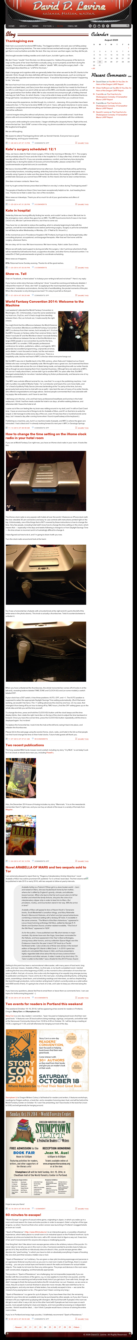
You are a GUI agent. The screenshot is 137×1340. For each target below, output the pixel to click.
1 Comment (40, 1209)
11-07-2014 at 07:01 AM (19, 739)
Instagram (103, 26)
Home (12, 26)
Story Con (10, 1016)
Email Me (73, 26)
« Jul (93, 68)
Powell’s (49, 752)
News (35, 26)
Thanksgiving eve (19, 41)
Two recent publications (25, 745)
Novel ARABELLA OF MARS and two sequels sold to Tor (46, 869)
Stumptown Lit (11, 1097)
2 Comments (41, 268)
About (22, 26)
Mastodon (94, 26)
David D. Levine (102, 112)
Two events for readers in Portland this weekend (44, 1004)
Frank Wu (100, 94)
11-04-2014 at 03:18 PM (19, 861)
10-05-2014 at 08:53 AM (19, 1319)
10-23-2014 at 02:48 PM (19, 998)
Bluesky (99, 26)
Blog (60, 26)
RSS (90, 26)
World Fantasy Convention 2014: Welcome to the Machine (45, 303)
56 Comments (41, 739)
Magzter (9, 809)
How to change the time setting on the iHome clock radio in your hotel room (46, 436)
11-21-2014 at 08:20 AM (19, 295)
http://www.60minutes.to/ (36, 1232)
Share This (83, 143)
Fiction (46, 26)
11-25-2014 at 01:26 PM (19, 204)
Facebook (108, 26)
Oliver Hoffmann (103, 88)
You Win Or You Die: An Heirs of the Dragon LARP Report (112, 83)
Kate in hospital (18, 210)
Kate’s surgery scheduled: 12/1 (31, 149)
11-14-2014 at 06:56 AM (19, 428)
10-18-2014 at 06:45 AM (19, 1209)
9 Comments (41, 204)
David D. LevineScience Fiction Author (69, 8)
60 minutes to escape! (23, 1215)
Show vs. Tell (16, 274)
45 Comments (41, 998)
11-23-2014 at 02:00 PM (19, 268)
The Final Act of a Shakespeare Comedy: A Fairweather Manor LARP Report (111, 97)
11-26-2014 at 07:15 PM (19, 143)
